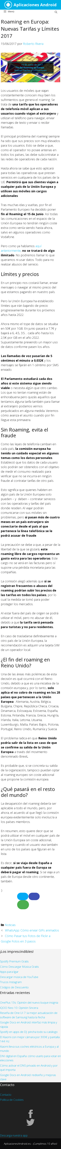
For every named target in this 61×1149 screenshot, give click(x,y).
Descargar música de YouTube (19, 977)
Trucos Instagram (11, 982)
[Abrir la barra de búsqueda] (56, 12)
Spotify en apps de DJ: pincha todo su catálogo (29, 1032)
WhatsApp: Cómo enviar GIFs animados (32, 930)
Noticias (10, 925)
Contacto (5, 1095)
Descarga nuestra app (14, 1135)
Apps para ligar (9, 972)
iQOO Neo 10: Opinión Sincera (19, 1008)
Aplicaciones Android (35, 4)
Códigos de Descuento (14, 987)
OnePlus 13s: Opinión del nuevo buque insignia (29, 1002)
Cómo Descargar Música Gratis (19, 967)
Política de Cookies (12, 1100)
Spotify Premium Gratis (14, 961)
